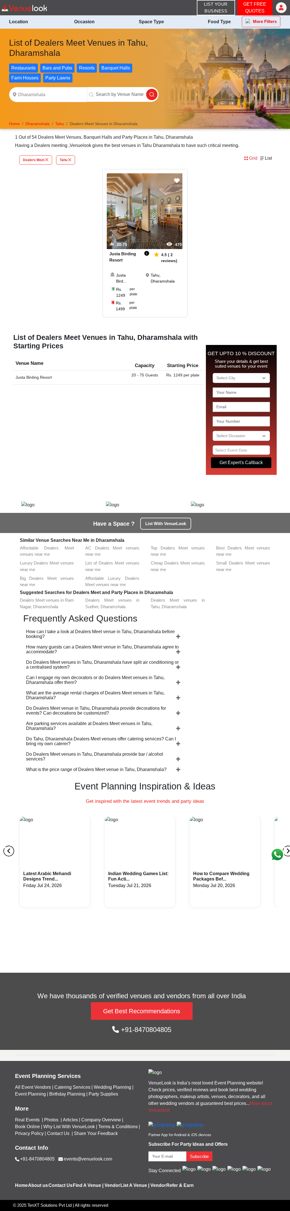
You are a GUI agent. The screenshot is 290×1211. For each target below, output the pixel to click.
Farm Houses (25, 77)
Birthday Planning (67, 1094)
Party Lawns (57, 77)
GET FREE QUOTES (254, 7)
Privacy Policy (29, 1133)
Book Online (27, 1126)
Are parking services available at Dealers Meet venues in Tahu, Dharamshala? (89, 726)
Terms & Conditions (118, 1126)
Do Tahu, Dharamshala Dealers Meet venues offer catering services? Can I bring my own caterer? (101, 741)
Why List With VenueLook (69, 1126)
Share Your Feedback (96, 1133)
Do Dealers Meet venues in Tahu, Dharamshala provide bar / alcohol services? (94, 756)
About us (38, 1185)
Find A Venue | (88, 1185)
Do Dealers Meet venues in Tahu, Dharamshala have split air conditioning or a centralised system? (102, 664)
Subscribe (199, 1156)
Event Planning (30, 1094)
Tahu (63, 160)
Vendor (112, 1185)
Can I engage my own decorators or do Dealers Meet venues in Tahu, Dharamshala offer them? (95, 680)
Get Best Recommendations (141, 1011)
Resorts (87, 68)
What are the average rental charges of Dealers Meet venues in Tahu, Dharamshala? (95, 695)
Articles (70, 1119)
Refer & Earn (180, 1185)
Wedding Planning (112, 1087)
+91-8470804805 (145, 1029)
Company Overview (101, 1119)
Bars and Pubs (57, 68)
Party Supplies (103, 1094)
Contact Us (58, 1133)
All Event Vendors (33, 1087)
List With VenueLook (165, 523)
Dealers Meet (33, 160)
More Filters (265, 21)
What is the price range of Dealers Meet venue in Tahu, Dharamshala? (96, 769)
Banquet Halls (115, 68)
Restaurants (23, 68)
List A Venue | (134, 1185)
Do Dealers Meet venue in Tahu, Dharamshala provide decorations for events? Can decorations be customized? (96, 710)
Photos (51, 1119)
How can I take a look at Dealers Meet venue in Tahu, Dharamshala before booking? (100, 634)
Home (21, 1185)
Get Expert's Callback (241, 462)
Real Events (28, 1119)
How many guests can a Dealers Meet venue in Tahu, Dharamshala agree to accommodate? (102, 649)
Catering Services (72, 1087)
